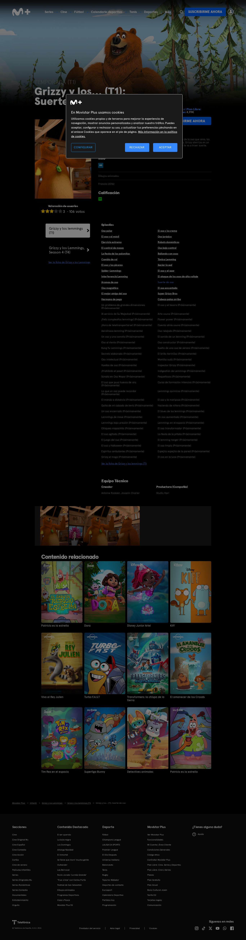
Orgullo (15, 905)
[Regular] (52, 211)
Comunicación (154, 905)
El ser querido (64, 834)
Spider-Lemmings (111, 270)
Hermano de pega (111, 299)
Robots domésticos (168, 242)
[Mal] (47, 211)
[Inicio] (21, 12)
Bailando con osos (168, 253)
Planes (150, 875)
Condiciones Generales (158, 850)
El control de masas (112, 247)
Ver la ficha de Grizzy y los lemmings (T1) (124, 463)
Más (168, 12)
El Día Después (109, 855)
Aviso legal (115, 928)
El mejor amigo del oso (114, 293)
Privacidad (134, 928)
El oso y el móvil (110, 236)
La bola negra (64, 839)
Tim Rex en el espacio (55, 771)
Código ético (153, 855)
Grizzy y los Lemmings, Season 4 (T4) (67, 250)
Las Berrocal (63, 870)
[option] (54, 526)
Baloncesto (107, 865)
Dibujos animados (66, 890)
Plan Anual (152, 885)
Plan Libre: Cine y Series (159, 870)
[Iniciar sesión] (231, 12)
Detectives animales (140, 771)
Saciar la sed (165, 264)
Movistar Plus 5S (65, 905)
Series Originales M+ (22, 880)
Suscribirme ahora (205, 12)
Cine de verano (19, 865)
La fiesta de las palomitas (115, 253)
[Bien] (56, 211)
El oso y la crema (167, 230)
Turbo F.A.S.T (92, 697)
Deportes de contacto (113, 885)
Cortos (15, 860)
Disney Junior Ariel (139, 625)
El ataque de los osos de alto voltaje (178, 276)
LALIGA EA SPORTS (111, 844)
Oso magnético (109, 287)
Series (49, 12)
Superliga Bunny (94, 771)
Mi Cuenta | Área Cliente (159, 844)
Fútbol (79, 12)
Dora (87, 625)
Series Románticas (21, 885)
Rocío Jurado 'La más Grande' (72, 875)
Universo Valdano (110, 860)
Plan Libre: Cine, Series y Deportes (164, 865)
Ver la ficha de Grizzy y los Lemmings (69, 262)
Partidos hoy (108, 900)
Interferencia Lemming (114, 276)
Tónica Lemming (167, 259)
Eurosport (107, 890)
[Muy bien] (60, 211)
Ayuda (201, 834)
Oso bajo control (167, 247)
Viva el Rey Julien (52, 697)
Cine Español (18, 844)
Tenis (133, 12)
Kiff (172, 625)
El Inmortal (62, 855)
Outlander (62, 865)
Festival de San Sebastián (69, 885)
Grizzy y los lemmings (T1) (66, 230)
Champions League (111, 839)
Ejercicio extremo (111, 242)
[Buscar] (181, 11)
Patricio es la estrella (55, 625)
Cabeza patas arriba (169, 299)
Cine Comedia (19, 850)
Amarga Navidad (65, 850)
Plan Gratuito (153, 880)
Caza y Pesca (63, 900)
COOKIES (153, 928)
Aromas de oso (109, 282)
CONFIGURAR (83, 147)
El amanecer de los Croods (187, 697)
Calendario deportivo (106, 12)
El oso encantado (167, 287)
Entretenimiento (20, 900)
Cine (64, 12)
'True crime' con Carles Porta (71, 880)
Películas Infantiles (21, 870)
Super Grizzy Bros (167, 293)
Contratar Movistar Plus (158, 860)
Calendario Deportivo (112, 895)
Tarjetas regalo (154, 900)
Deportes (151, 12)
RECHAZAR (137, 147)
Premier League (110, 850)
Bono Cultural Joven (157, 890)
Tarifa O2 (151, 895)
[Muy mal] (43, 211)
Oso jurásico (165, 236)
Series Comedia (20, 890)
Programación (109, 905)
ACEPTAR (165, 147)
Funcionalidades (155, 839)
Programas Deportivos (68, 895)
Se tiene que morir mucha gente (73, 860)
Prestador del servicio (89, 928)
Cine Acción (18, 855)
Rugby (105, 875)
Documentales (19, 895)
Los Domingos (64, 844)
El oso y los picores (112, 264)
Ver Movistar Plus (155, 834)
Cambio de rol (109, 259)
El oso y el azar (166, 270)
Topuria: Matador (110, 880)
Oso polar (106, 230)
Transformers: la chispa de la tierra (145, 698)
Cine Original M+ (20, 839)
